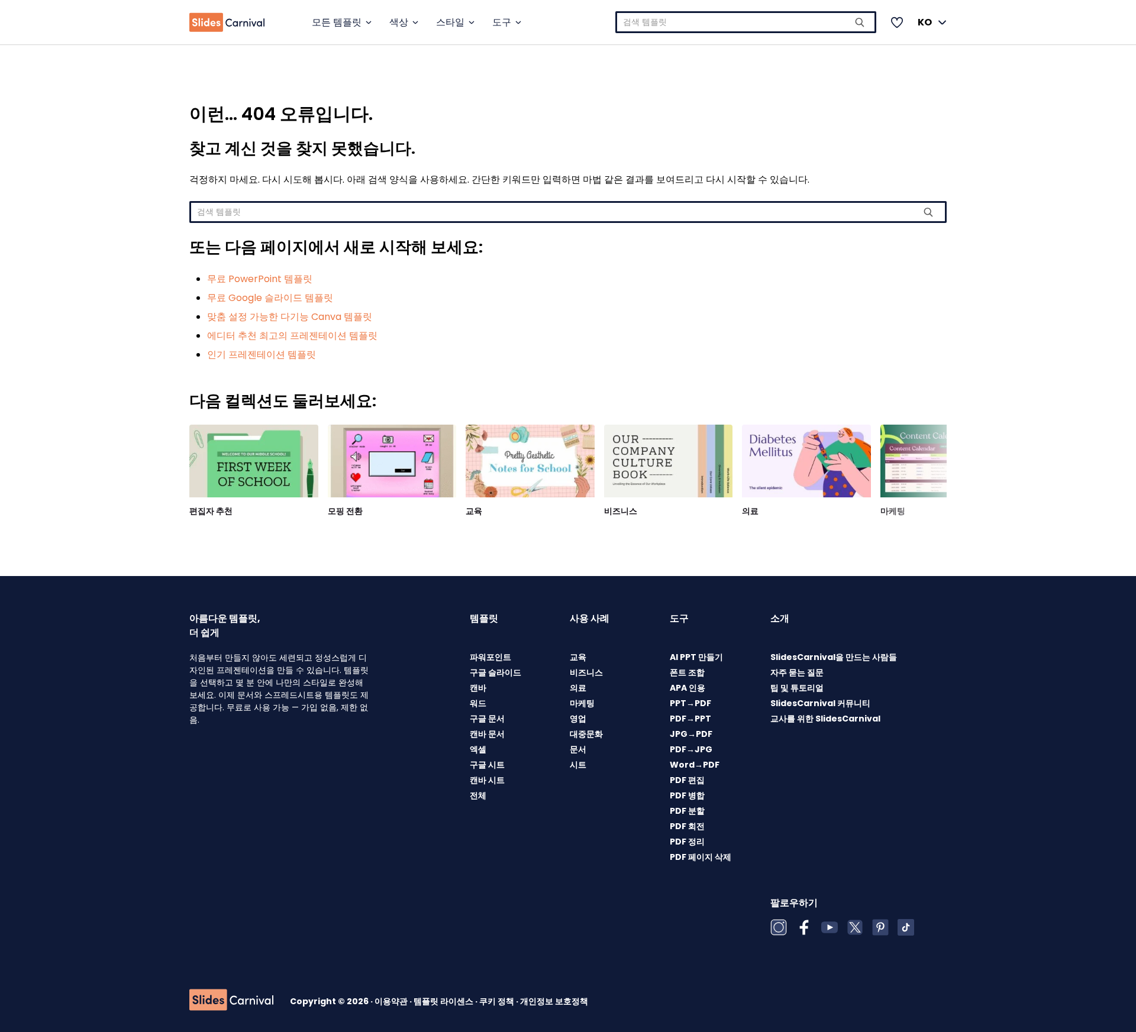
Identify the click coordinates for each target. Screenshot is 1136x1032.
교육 (474, 511)
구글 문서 (487, 718)
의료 (750, 511)
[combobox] (745, 22)
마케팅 (892, 511)
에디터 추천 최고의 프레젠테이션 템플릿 (292, 335)
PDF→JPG (691, 749)
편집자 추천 (211, 511)
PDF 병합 (687, 795)
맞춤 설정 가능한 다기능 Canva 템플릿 (289, 316)
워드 (478, 703)
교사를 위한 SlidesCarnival (825, 718)
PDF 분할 (687, 811)
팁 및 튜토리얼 (797, 688)
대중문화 (586, 734)
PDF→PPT (690, 718)
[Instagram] (778, 927)
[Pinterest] (880, 927)
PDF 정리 (687, 841)
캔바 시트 (487, 780)
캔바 (478, 688)
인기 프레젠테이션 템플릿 (261, 354)
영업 (578, 718)
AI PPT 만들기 (696, 657)
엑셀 (478, 749)
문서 (578, 749)
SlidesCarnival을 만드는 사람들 (833, 657)
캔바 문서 (487, 734)
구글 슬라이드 (495, 672)
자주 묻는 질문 (797, 672)
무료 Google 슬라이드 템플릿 (270, 298)
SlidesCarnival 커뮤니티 (820, 703)
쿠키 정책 (497, 1001)
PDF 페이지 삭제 (700, 857)
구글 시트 (487, 765)
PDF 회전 (687, 826)
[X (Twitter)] (855, 927)
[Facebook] (804, 927)
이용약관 (392, 1001)
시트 (578, 765)
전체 (478, 795)
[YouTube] (829, 927)
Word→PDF (694, 765)
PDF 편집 (687, 780)
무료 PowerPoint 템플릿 (259, 279)
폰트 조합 (687, 672)
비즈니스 (620, 511)
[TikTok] (906, 927)
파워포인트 (490, 657)
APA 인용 (687, 688)
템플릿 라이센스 (444, 1001)
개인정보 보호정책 (554, 1001)
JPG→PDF (691, 734)
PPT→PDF (690, 703)
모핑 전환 (345, 511)
